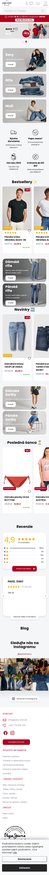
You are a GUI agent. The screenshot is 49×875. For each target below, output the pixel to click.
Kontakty (7, 773)
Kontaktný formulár (16, 742)
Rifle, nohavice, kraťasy (13, 785)
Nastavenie (24, 859)
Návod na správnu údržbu (15, 802)
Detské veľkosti (10, 798)
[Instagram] (12, 732)
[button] (45, 595)
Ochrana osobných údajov (15, 769)
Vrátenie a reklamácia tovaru (16, 760)
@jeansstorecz (25, 654)
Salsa (5, 818)
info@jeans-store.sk (17, 720)
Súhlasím (24, 867)
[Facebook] (5, 732)
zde (15, 852)
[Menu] (45, 3)
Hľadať (43, 11)
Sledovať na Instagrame (27, 699)
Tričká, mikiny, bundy (12, 789)
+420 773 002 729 (16, 725)
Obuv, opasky (9, 793)
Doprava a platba (11, 756)
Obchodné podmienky (13, 765)
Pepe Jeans (8, 813)
